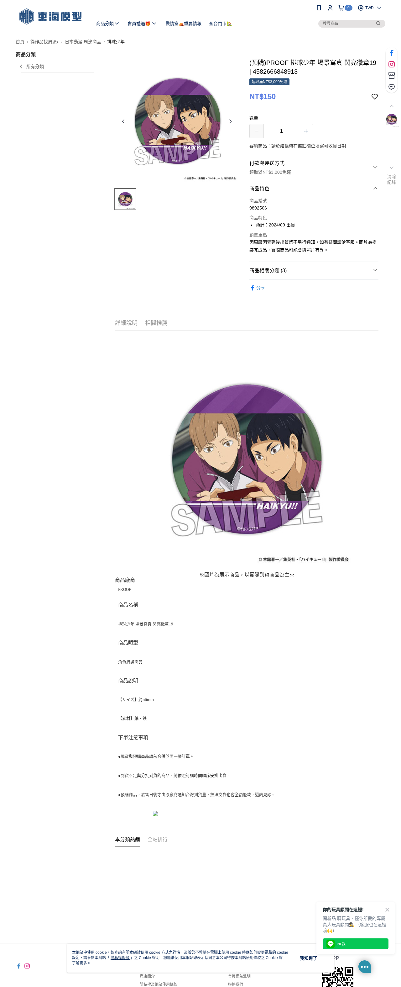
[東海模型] (50, 16)
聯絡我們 (235, 984)
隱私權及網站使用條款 (158, 984)
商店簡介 (147, 976)
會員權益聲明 (239, 976)
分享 (260, 287)
